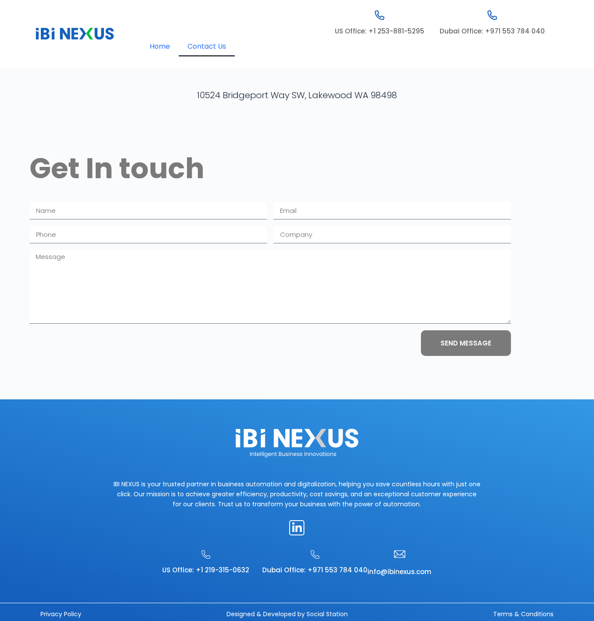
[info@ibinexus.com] (399, 554)
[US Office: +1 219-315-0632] (206, 554)
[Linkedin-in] (296, 527)
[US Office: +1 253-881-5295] (379, 15)
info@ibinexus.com (399, 571)
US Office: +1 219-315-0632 (205, 570)
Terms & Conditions (523, 614)
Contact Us (206, 46)
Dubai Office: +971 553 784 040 (492, 31)
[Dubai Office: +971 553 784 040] (492, 15)
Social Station (327, 614)
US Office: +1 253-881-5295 (379, 31)
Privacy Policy (60, 614)
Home (160, 46)
